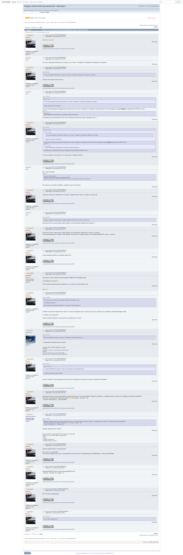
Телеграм (39, 2)
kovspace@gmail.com (109, 553)
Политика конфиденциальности (83, 553)
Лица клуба (33, 2)
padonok (30, 330)
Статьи (19, 2)
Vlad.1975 (30, 35)
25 (38, 27)
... (37, 27)
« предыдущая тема (144, 25)
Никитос (30, 414)
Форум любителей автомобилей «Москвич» (45, 5)
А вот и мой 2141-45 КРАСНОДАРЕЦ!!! (55, 35)
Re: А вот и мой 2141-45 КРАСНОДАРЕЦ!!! (56, 489)
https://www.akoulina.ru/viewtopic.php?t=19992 (54, 352)
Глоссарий (25, 2)
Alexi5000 (30, 273)
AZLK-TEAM (6, 2)
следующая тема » (153, 25)
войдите (45, 10)
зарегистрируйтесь (54, 10)
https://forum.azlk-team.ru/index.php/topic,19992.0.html (55, 350)
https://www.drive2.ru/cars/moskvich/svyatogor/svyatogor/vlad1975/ (58, 48)
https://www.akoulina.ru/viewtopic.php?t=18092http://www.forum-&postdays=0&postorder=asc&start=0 (67, 178)
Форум (14, 2)
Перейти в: (145, 542)
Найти (178, 2)
